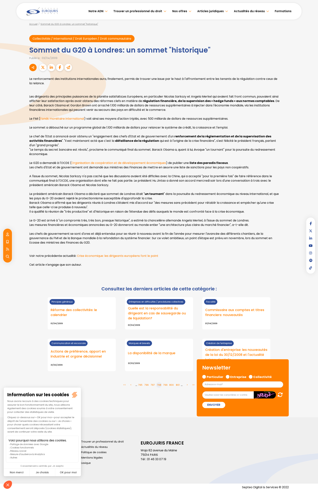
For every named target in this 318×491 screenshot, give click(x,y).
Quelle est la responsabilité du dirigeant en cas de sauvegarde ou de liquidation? (157, 313)
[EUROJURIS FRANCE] (42, 11)
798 (159, 384)
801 (178, 384)
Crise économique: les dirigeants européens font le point (117, 256)
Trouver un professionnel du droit (137, 11)
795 (140, 384)
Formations (283, 11)
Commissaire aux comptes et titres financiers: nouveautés (234, 312)
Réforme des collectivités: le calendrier (74, 312)
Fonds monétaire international (62, 119)
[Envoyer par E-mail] (68, 67)
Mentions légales (92, 457)
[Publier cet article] (43, 67)
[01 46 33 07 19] (7, 242)
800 (171, 384)
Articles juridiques (210, 11)
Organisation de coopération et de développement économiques (118, 163)
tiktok (311, 268)
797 (153, 384)
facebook (311, 223)
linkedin (311, 238)
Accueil (33, 24)
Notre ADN (96, 11)
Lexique (86, 463)
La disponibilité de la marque (151, 353)
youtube (311, 246)
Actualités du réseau (249, 11)
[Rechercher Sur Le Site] (7, 257)
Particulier (215, 376)
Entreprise (238, 376)
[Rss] (7, 249)
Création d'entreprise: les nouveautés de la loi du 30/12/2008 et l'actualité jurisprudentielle (236, 354)
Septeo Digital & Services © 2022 (265, 487)
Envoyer (213, 405)
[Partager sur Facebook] (59, 67)
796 (146, 384)
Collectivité (262, 376)
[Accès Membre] (7, 234)
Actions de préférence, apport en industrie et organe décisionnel (78, 354)
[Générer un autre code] (279, 394)
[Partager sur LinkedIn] (51, 67)
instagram (311, 253)
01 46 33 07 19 (156, 459)
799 (165, 384)
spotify (311, 260)
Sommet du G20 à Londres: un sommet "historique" (69, 24)
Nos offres (179, 11)
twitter (311, 231)
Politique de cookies (94, 452)
